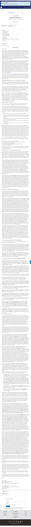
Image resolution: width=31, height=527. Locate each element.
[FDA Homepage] (1, 7)
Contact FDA (10, 521)
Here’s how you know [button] (14, 0)
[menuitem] (15, 491)
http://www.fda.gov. (8, 72)
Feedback (30, 262)
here (16, 4)
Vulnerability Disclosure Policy (15, 517)
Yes (8, 501)
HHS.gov (25, 513)
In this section (10, 12)
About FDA (5, 513)
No (8, 503)
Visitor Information (15, 511)
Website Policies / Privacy (15, 513)
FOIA (25, 511)
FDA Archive (5, 511)
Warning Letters (3, 9)
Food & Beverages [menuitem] (4, 494)
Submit (8, 506)
